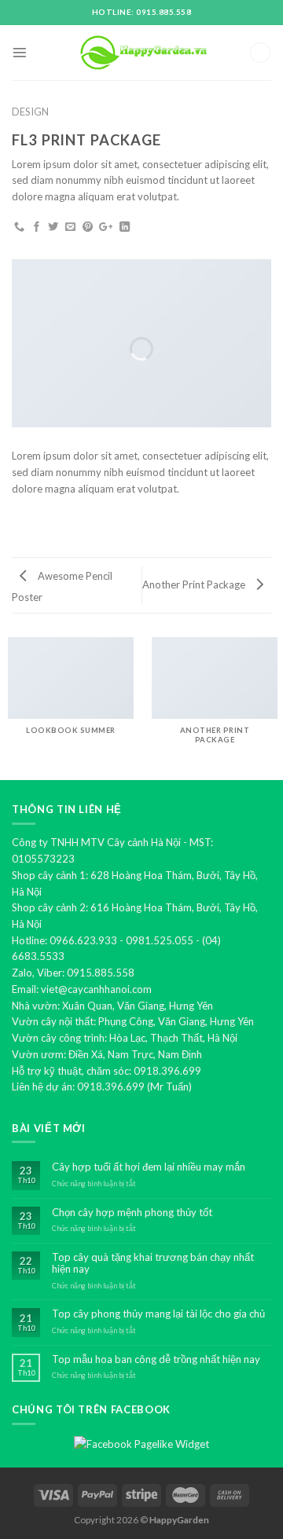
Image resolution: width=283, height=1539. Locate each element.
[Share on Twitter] (53, 227)
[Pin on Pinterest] (88, 227)
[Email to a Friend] (70, 227)
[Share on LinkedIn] (124, 227)
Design (30, 111)
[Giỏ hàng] (260, 53)
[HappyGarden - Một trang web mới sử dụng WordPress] (141, 53)
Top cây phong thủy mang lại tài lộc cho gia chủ (158, 1314)
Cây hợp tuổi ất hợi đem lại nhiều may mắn (148, 1167)
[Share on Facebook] (36, 227)
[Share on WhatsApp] (19, 227)
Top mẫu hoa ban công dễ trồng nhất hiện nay (156, 1359)
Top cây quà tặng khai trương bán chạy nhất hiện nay (153, 1263)
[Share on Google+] (105, 227)
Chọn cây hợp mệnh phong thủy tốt (132, 1212)
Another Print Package (195, 584)
